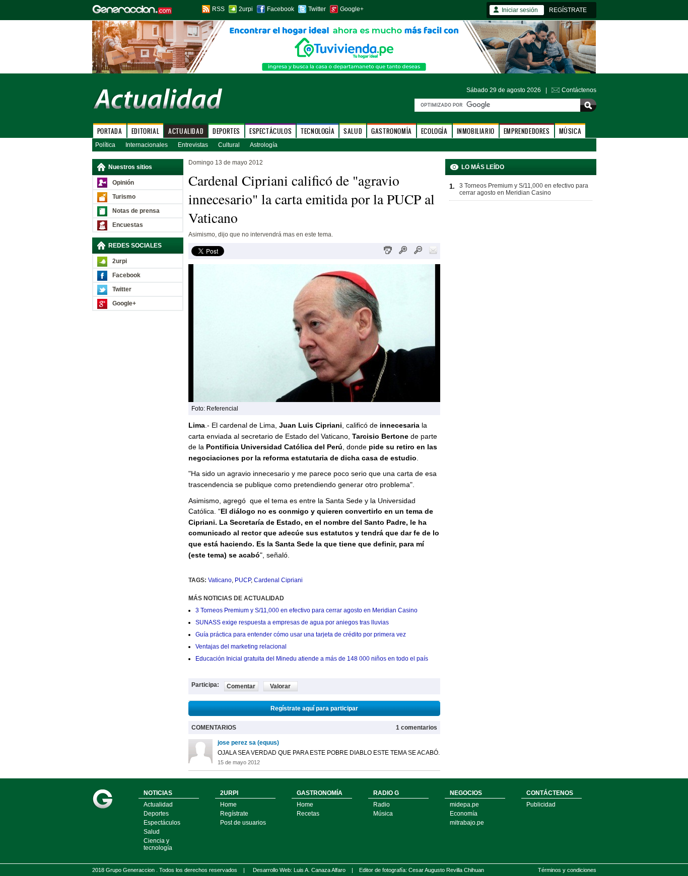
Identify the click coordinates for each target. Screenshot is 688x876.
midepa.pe (464, 804)
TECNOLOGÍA (317, 131)
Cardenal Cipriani (278, 580)
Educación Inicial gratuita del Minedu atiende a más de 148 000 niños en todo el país (311, 658)
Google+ (352, 9)
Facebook (280, 9)
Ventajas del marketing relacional (241, 646)
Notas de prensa (136, 210)
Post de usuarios (243, 822)
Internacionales (146, 144)
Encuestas (127, 224)
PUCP (243, 580)
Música (383, 813)
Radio (381, 804)
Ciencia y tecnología (158, 844)
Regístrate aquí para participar (314, 708)
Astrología (264, 144)
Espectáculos (162, 822)
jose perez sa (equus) (248, 742)
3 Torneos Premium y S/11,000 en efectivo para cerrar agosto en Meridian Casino (306, 610)
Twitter (317, 9)
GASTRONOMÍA (391, 131)
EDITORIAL (145, 131)
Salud (152, 831)
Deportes (156, 813)
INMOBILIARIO (476, 131)
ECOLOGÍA (434, 131)
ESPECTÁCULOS (270, 131)
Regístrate (234, 813)
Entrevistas (193, 144)
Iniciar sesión (520, 10)
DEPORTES (226, 131)
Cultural (229, 144)
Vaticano (220, 580)
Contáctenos (579, 90)
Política (105, 144)
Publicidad (541, 804)
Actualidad (158, 804)
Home (228, 804)
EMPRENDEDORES (527, 131)
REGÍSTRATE (568, 10)
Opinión (123, 182)
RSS (218, 9)
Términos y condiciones (567, 870)
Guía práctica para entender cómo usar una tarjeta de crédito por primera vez (300, 634)
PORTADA (109, 131)
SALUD (352, 131)
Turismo (123, 196)
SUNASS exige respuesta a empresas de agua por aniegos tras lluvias (292, 622)
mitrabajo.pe (467, 822)
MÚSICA (570, 131)
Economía (463, 813)
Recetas (308, 813)
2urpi (246, 9)
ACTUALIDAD (185, 131)
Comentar (241, 686)
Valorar (280, 686)
